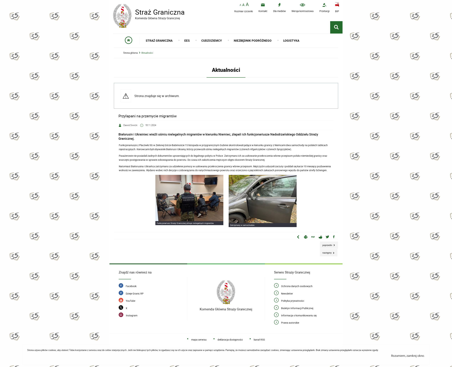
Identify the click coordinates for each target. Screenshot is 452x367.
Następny (326, 251)
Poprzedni (326, 244)
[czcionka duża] (247, 4)
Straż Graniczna (149, 12)
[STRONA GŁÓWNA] (128, 40)
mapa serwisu (199, 339)
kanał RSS (259, 339)
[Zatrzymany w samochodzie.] (263, 201)
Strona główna (130, 53)
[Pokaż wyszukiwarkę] (336, 27)
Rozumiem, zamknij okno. (408, 356)
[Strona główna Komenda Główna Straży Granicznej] (226, 292)
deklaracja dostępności (230, 339)
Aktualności (147, 53)
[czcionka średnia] (243, 5)
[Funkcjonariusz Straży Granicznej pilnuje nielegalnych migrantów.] (189, 200)
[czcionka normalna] (240, 5)
